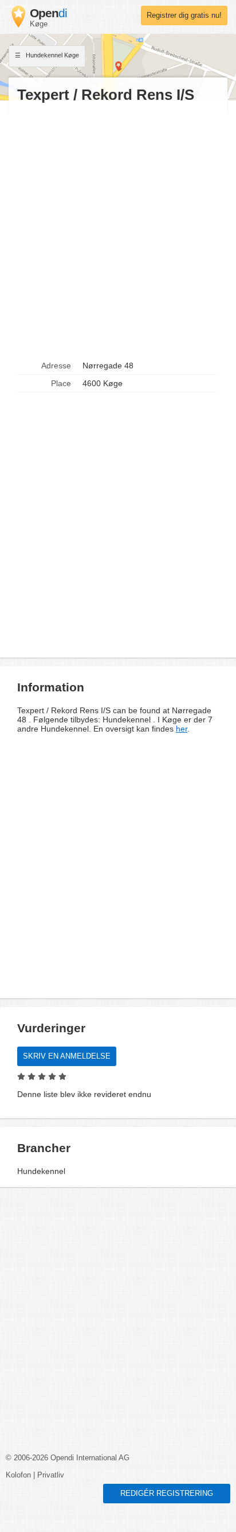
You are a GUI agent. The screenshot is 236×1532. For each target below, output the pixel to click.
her (181, 728)
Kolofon (18, 1475)
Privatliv (50, 1475)
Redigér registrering (166, 1494)
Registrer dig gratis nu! (184, 15)
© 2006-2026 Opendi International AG (67, 1458)
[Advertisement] (118, 230)
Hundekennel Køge (51, 55)
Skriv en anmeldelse (67, 1056)
